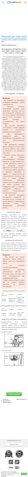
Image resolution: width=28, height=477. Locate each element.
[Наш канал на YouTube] (17, 462)
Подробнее (3, 476)
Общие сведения (20, 399)
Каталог (9, 36)
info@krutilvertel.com (14, 440)
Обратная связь (14, 444)
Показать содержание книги (9, 45)
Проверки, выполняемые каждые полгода (7, 400)
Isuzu (13, 36)
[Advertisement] (14, 19)
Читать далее (14, 394)
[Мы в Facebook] (11, 462)
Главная (3, 36)
